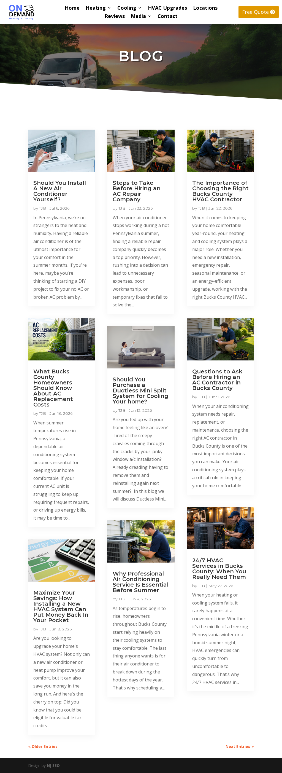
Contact (168, 16)
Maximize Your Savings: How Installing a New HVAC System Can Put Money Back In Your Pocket (60, 606)
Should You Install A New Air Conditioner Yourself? (59, 191)
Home (72, 8)
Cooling (126, 8)
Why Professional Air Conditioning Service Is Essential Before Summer (141, 581)
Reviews (115, 16)
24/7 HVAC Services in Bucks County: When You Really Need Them (219, 568)
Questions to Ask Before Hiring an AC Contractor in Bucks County (217, 379)
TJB (42, 208)
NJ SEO (53, 765)
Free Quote (255, 12)
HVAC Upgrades (167, 8)
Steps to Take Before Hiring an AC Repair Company (137, 191)
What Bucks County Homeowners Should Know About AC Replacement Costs (53, 388)
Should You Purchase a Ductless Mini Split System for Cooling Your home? (140, 390)
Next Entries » (240, 746)
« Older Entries (43, 746)
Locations (205, 8)
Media (138, 16)
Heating (96, 8)
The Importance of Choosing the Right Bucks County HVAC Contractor (220, 191)
